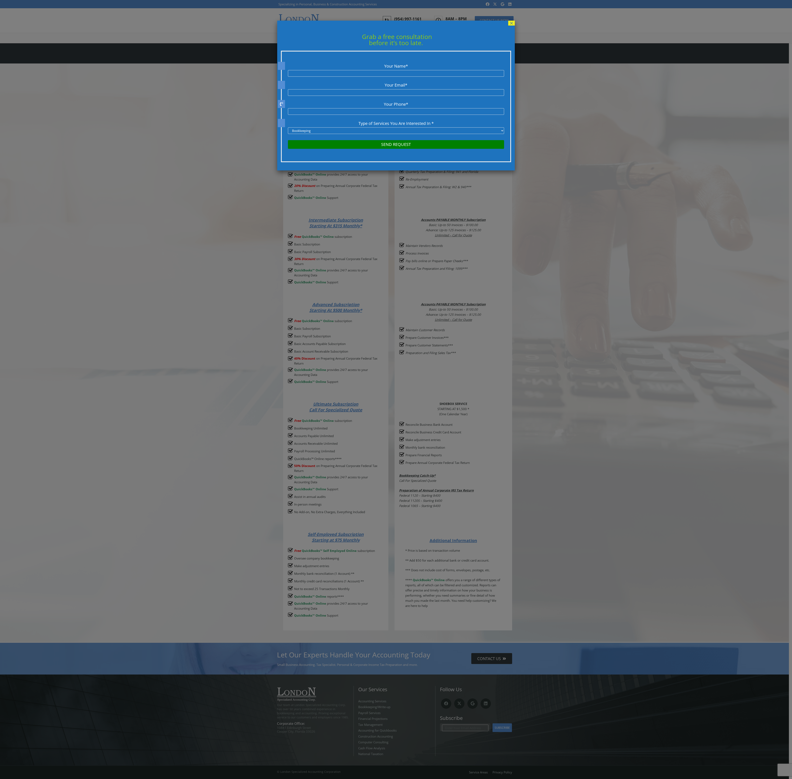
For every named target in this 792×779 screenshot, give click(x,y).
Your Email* (396, 85)
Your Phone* (396, 104)
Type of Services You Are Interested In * (396, 123)
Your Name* (396, 66)
